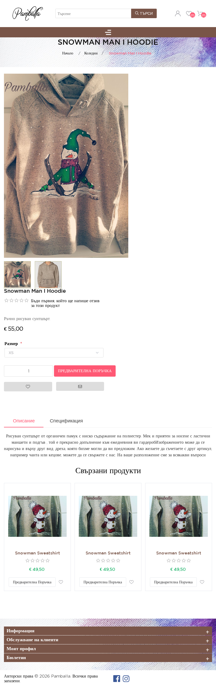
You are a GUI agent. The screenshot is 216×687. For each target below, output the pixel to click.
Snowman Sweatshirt (37, 553)
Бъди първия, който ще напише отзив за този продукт (65, 303)
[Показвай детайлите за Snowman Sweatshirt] (37, 516)
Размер (11, 343)
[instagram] (126, 678)
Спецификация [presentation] (66, 420)
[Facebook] (116, 678)
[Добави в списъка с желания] (61, 582)
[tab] (23, 421)
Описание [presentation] (24, 420)
